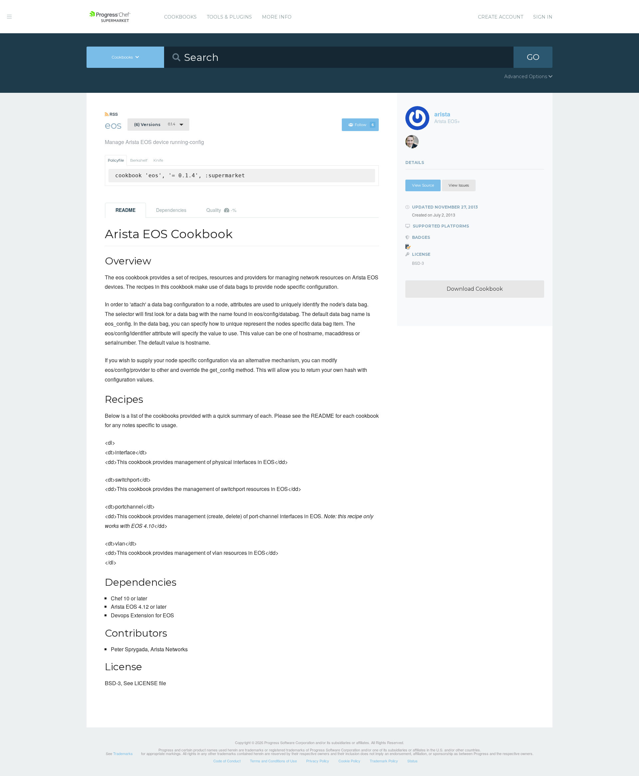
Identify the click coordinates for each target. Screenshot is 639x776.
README (125, 210)
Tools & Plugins (229, 17)
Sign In (542, 17)
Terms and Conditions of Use (273, 760)
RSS (113, 114)
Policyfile (116, 160)
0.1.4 (154, 124)
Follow (364, 124)
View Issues (459, 185)
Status (412, 760)
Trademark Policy (384, 760)
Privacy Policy (317, 760)
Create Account (500, 17)
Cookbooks (180, 17)
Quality (221, 210)
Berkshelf (138, 160)
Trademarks (123, 753)
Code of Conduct (227, 760)
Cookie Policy (349, 760)
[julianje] (414, 143)
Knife (158, 160)
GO (533, 57)
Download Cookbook (475, 289)
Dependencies (171, 210)
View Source (423, 185)
